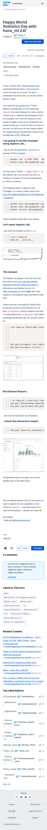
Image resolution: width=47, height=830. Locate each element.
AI (24, 606)
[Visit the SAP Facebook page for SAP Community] (17, 797)
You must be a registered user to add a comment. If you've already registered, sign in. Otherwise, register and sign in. (22, 568)
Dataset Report (12, 132)
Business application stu (12, 618)
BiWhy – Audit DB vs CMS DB (15, 670)
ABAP (5, 593)
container (21, 153)
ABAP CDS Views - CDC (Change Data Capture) (19, 597)
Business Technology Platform (14, 622)
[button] (5, 56)
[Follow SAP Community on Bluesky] (21, 797)
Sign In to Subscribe (32, 42)
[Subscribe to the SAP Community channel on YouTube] (26, 797)
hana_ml (7, 538)
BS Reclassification (30, 610)
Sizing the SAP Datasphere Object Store (20, 663)
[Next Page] (25, 625)
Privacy (11, 804)
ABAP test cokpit (25, 601)
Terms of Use (35, 804)
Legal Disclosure (35, 811)
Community (17, 3)
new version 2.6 (21, 106)
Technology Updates (11, 75)
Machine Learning (10, 67)
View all (6, 784)
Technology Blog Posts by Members (20, 647)
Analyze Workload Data (12, 610)
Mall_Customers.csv (11, 291)
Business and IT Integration (20, 614)
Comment (12, 577)
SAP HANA (36, 67)
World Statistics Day (31, 86)
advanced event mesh (11, 606)
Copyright (12, 811)
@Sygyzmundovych (21, 520)
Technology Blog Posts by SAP (15, 9)
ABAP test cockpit (10, 601)
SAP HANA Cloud (24, 67)
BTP (5, 614)
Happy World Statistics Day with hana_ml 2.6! (20, 26)
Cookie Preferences (12, 824)
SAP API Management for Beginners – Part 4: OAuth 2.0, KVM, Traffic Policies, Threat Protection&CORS (22, 640)
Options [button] (23, 46)
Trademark (11, 818)
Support (35, 818)
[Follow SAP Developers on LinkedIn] (30, 797)
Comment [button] (37, 548)
